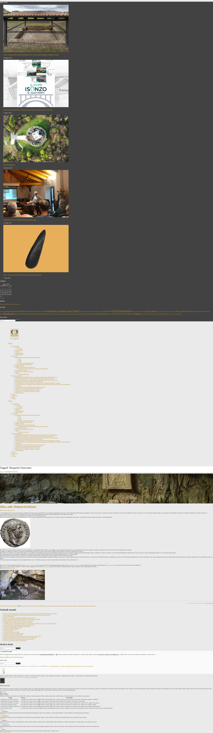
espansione (47, 566)
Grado (141, 311)
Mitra (201, 311)
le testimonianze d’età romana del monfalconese (27, 357)
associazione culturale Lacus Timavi (62, 311)
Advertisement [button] (4, 723)
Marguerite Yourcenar (29, 565)
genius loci (14, 356)
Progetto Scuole (64, 314)
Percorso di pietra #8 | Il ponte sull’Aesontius (15, 640)
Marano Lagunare (187, 311)
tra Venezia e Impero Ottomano (11, 632)
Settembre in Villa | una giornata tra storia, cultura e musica (18, 639)
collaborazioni (19, 354)
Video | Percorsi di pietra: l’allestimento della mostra (16, 626)
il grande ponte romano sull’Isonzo (24, 371)
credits (62, 666)
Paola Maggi (36, 314)
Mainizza (179, 311)
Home (1, 471)
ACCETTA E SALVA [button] (5, 732)
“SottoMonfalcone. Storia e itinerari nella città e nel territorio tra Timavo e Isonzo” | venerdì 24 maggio (30, 623)
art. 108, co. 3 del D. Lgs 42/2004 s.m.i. (108, 654)
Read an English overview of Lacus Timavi (11, 657)
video (13, 397)
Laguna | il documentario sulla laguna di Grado (27, 390)
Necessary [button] (2, 691)
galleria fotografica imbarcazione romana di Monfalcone (33, 368)
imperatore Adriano (74, 565)
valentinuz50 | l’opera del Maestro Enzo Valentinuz (28, 388)
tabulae (17, 373)
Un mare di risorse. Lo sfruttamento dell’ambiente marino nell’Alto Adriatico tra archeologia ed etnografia (42, 384)
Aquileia (6, 311)
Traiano (5, 566)
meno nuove (11, 510)
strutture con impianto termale (26, 363)
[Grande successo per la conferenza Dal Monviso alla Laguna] (36, 216)
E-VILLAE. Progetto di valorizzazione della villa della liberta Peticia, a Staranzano (36, 380)
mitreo (204, 311)
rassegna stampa (19, 353)
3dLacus (1, 311)
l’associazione (15, 346)
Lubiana (174, 311)
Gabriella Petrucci (136, 311)
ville (19, 358)
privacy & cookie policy (87, 666)
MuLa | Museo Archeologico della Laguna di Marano (29, 381)
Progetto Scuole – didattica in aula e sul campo (27, 391)
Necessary (4, 693)
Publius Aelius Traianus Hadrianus (87, 606)
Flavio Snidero (209, 603)
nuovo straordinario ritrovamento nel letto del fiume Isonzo (18, 625)
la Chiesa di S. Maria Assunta (10, 629)
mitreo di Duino (62, 606)
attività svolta (18, 350)
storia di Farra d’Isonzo (21, 370)
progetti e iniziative (17, 375)
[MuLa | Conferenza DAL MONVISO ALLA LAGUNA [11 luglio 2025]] (36, 271)
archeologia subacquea (35, 311)
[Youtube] (4, 673)
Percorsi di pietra (43, 314)
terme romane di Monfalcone (125, 314)
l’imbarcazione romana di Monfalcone (25, 367)
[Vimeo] (3, 671)
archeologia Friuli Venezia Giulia (18, 311)
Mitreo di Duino (11, 568)
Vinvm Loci (18, 385)
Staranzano (114, 314)
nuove (13, 394)
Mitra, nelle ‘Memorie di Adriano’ (18, 506)
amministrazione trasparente (72, 666)
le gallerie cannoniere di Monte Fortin (13, 634)
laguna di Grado (160, 311)
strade (20, 360)
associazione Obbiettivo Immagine (87, 311)
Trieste (142, 314)
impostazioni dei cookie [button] (6, 677)
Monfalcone (8, 313)
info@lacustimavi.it (55, 666)
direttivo (20, 349)
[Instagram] (3, 670)
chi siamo (17, 347)
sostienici (17, 351)
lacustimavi (5, 510)
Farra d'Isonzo (106, 311)
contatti (14, 398)
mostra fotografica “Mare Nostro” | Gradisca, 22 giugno (17, 622)
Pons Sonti (50, 314)
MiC (57, 654)
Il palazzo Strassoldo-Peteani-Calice (12, 627)
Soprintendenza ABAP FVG (47, 654)
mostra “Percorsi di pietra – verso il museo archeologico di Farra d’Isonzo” (34, 378)
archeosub (43, 311)
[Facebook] (3, 669)
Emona (100, 311)
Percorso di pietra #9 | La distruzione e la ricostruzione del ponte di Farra (22, 636)
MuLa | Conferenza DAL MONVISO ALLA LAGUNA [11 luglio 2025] (22, 275)
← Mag (2, 298)
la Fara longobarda (8, 630)
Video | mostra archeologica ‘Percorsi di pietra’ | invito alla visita (20, 637)
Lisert (171, 311)
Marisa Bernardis (197, 311)
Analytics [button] (2, 718)
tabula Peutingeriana (23, 374)
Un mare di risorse (161, 314)
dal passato (15, 395)
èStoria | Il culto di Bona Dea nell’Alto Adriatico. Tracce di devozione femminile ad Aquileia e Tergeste (31, 54)
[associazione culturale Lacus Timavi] (14, 339)
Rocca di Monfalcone (9, 165)
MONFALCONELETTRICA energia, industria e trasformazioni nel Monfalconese (36, 377)
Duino (96, 311)
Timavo (138, 313)
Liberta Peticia (166, 311)
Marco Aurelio (109, 565)
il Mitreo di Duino (19, 366)
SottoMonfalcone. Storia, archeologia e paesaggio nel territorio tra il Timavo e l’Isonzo (37, 383)
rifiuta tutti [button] (21, 677)
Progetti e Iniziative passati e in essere (10, 304)
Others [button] (1, 727)
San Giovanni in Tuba (90, 314)
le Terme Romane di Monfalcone (23, 364)
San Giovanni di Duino (78, 314)
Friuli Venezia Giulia (121, 311)
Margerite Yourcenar (44, 606)
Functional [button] (2, 709)
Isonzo (145, 311)
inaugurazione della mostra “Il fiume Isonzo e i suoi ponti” (18, 620)
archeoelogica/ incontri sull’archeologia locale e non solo (30, 387)
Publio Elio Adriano (72, 606)
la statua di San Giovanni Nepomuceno (13, 633)
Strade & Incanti (19, 392)
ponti (19, 361)
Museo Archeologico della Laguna (23, 314)
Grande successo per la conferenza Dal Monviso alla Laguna (19, 219)
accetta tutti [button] (16, 677)
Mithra (52, 606)
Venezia (167, 314)
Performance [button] (3, 714)
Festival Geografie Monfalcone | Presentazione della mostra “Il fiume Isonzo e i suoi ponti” (28, 109)
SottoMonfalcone (102, 314)
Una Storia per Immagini (150, 314)
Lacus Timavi (152, 311)
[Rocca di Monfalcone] (36, 161)
